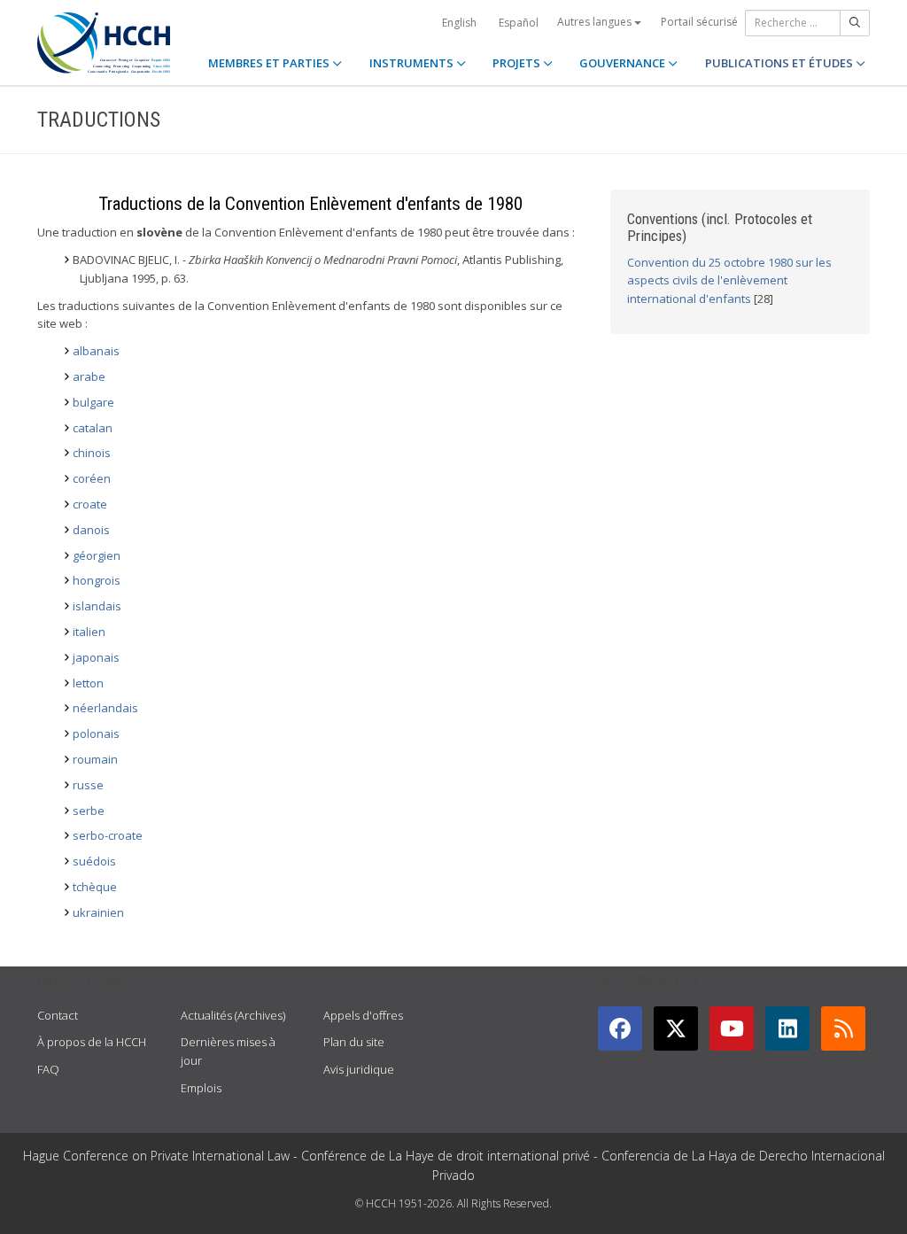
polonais (96, 733)
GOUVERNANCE (623, 63)
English (459, 22)
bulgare (93, 402)
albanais (96, 351)
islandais (97, 606)
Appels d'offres (363, 1015)
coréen (92, 478)
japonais (96, 657)
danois (91, 530)
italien (89, 632)
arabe (89, 376)
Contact (57, 1015)
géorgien (96, 555)
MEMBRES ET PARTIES (270, 63)
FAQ (48, 1069)
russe (88, 785)
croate (90, 504)
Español (519, 22)
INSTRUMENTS (412, 63)
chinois (92, 453)
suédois (94, 861)
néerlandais (105, 708)
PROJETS (517, 63)
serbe (89, 811)
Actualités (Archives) (233, 1015)
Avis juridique (358, 1069)
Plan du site (353, 1042)
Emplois (201, 1088)
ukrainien (98, 912)
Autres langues (595, 21)
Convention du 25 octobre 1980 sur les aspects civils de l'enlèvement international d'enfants (729, 280)
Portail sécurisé (699, 21)
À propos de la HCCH (91, 1042)
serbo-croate (108, 835)
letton (88, 683)
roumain (95, 759)
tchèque (95, 887)
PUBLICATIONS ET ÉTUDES (780, 63)
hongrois (96, 580)
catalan (92, 428)
